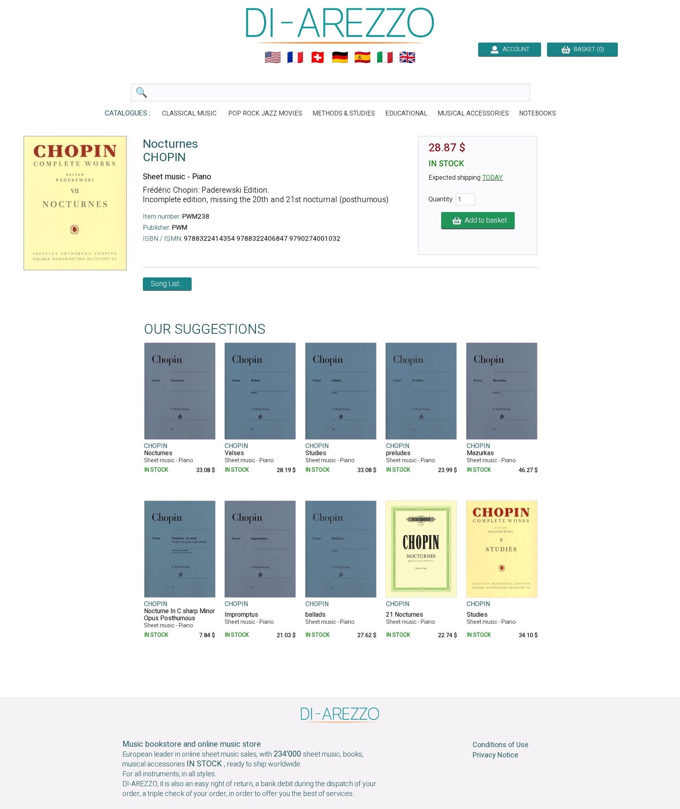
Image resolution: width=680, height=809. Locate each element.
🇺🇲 (272, 57)
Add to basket (484, 220)
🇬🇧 (407, 57)
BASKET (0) (587, 49)
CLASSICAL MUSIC (190, 113)
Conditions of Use (500, 745)
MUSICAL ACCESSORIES (473, 113)
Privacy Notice (495, 755)
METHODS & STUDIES (343, 113)
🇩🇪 (340, 57)
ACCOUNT (514, 49)
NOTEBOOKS (537, 113)
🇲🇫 (295, 57)
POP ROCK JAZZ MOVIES (265, 113)
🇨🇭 (317, 57)
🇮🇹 (385, 57)
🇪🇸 (362, 57)
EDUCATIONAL (406, 113)
